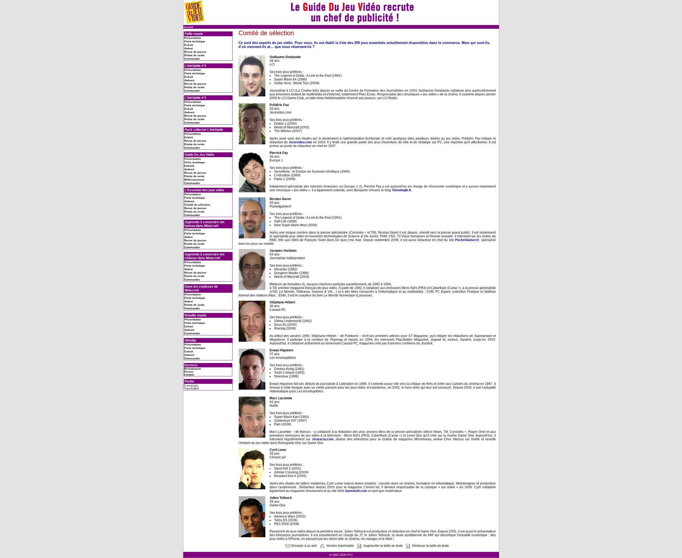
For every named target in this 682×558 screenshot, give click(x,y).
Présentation (192, 37)
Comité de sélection (197, 204)
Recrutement (192, 368)
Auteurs (189, 80)
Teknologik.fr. (402, 190)
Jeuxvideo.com (300, 142)
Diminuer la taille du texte (430, 546)
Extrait (188, 44)
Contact (189, 374)
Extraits (189, 165)
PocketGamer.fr (467, 240)
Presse (188, 371)
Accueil (188, 27)
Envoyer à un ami (304, 546)
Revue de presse (195, 51)
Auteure (189, 329)
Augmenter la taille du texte (383, 546)
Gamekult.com (356, 491)
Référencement (194, 179)
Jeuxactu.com (323, 439)
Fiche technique (194, 41)
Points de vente (194, 55)
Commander (192, 58)
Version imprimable (339, 546)
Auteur (188, 48)
